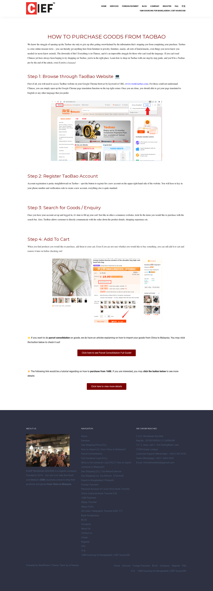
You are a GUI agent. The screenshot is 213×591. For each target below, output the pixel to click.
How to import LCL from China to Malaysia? (103, 449)
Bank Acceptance (90, 515)
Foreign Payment (130, 6)
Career (84, 537)
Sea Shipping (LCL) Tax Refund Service (101, 471)
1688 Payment (88, 497)
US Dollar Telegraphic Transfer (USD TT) (101, 511)
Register (167, 6)
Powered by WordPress (38, 565)
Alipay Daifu (87, 506)
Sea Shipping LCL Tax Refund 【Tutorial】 (103, 475)
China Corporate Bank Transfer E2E (99, 493)
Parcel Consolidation (91, 453)
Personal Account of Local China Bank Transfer (105, 489)
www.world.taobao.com (137, 83)
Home (103, 6)
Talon (62, 565)
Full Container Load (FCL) (94, 458)
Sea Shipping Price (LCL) (93, 445)
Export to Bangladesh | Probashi (97, 480)
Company (154, 6)
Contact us (86, 533)
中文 (183, 6)
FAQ (176, 6)
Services (114, 6)
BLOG (144, 6)
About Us (85, 528)
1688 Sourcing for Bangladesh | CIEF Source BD (162, 11)
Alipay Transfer (89, 502)
